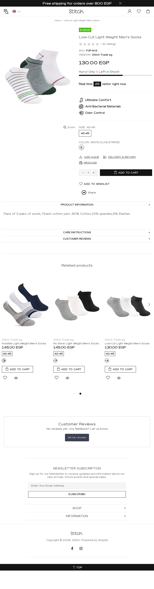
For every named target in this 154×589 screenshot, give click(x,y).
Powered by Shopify (94, 540)
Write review (77, 437)
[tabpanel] (25, 331)
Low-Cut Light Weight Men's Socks (127, 343)
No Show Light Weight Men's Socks (76, 343)
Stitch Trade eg (102, 54)
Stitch (77, 11)
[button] (16, 11)
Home (58, 20)
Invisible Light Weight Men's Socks (24, 343)
